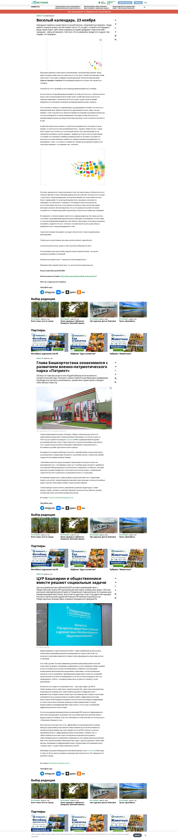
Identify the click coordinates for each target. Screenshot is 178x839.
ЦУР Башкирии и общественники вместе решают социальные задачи (96, 7)
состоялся (91, 750)
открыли (69, 439)
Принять (137, 835)
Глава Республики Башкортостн (61, 498)
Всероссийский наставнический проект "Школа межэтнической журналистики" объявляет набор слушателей (124, 7)
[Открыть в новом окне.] (47, 292)
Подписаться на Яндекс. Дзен (111, 2)
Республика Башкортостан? (59, 763)
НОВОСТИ (35, 7)
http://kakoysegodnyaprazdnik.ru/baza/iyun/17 (78, 276)
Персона (138, 2)
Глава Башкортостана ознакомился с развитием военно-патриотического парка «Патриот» (67, 7)
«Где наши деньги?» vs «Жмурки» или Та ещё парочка (89, 11)
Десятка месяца (125, 2)
